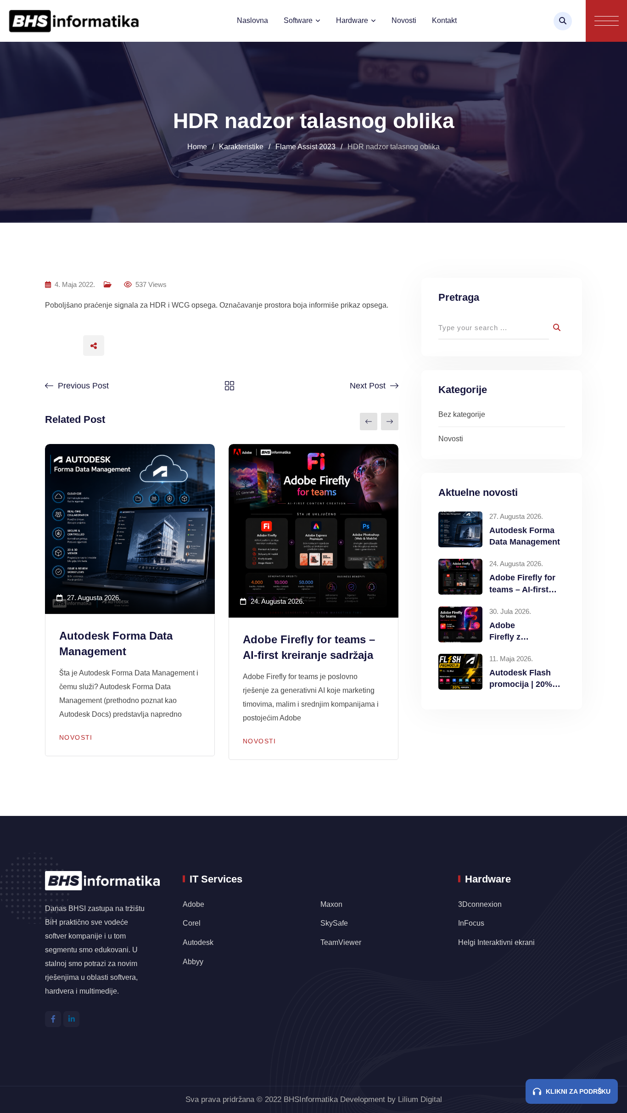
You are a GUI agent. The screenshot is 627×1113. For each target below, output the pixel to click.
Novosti (404, 20)
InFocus (472, 923)
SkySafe (334, 923)
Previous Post (83, 385)
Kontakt (444, 20)
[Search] (563, 21)
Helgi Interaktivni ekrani (496, 942)
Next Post (368, 385)
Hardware (352, 20)
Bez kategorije (461, 414)
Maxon (331, 904)
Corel (192, 923)
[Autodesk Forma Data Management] (460, 529)
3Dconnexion (480, 904)
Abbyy (193, 962)
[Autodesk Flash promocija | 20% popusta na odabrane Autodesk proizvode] (460, 672)
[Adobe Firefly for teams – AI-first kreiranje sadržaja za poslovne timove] (460, 577)
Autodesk (198, 942)
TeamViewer (340, 942)
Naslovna (252, 20)
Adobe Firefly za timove (507, 637)
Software (298, 20)
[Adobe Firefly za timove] (460, 624)
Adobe (193, 904)
